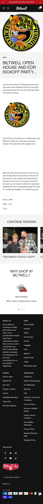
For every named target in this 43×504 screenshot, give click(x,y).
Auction (5, 393)
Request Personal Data (30, 434)
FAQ (25, 393)
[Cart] (39, 8)
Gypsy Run (7, 401)
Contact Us (28, 377)
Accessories (28, 337)
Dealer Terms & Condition (30, 416)
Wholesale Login (30, 366)
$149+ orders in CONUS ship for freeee (22, 301)
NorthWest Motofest (10, 397)
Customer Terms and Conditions (32, 398)
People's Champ (9, 389)
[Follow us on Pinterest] (5, 458)
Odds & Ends (29, 358)
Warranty (27, 389)
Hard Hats (12, 176)
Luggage (27, 345)
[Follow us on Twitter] (10, 453)
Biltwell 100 (7, 381)
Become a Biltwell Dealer (30, 409)
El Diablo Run (26, 84)
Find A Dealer (29, 324)
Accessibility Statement (28, 423)
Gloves (26, 341)
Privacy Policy (29, 429)
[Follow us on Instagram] (15, 453)
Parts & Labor (8, 377)
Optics (26, 333)
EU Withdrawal (29, 385)
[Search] (8, 8)
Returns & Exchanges (32, 381)
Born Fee (6, 385)
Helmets (27, 329)
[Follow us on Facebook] (5, 453)
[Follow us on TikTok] (15, 458)
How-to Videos (29, 404)
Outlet (26, 362)
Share (5, 208)
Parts (26, 349)
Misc (5, 57)
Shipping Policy (30, 440)
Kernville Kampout (9, 406)
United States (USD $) (11, 477)
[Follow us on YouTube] (10, 458)
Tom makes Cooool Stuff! (19, 256)
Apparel (27, 353)
